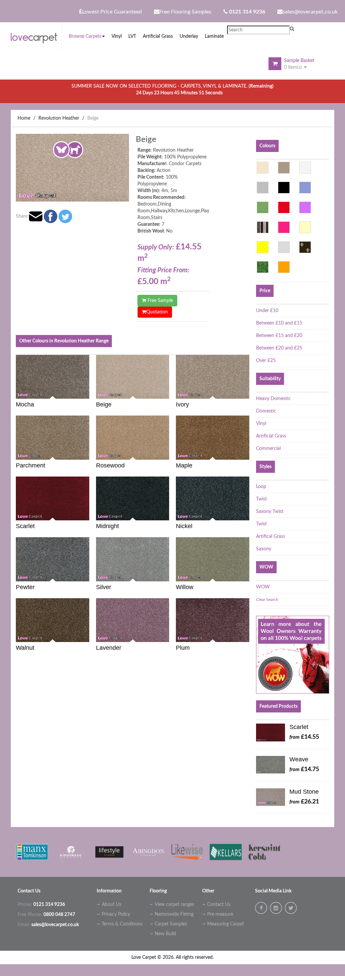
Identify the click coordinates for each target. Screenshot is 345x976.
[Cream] (305, 227)
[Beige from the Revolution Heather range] (166, 392)
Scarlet (25, 526)
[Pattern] (305, 247)
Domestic (266, 411)
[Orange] (284, 267)
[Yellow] (263, 247)
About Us (111, 904)
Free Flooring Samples (185, 11)
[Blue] (305, 187)
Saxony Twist (269, 511)
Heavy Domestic (273, 398)
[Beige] (263, 168)
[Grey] (263, 187)
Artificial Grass (271, 436)
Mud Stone (304, 791)
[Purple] (305, 207)
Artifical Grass (270, 536)
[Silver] (284, 247)
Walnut (25, 647)
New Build (165, 934)
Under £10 (267, 310)
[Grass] (263, 267)
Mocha (25, 404)
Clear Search (267, 600)
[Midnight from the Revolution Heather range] (166, 513)
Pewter (25, 587)
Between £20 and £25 (279, 348)
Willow (184, 587)
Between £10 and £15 (279, 323)
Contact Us (218, 904)
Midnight (107, 526)
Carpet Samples (171, 924)
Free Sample (159, 300)
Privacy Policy (116, 914)
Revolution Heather (58, 118)
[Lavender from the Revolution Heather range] (166, 635)
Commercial (268, 448)
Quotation (157, 312)
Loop (261, 486)
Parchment (30, 465)
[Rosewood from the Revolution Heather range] (166, 452)
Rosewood (110, 465)
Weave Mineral (299, 761)
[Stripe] (263, 227)
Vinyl (261, 423)
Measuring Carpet (225, 924)
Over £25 (266, 360)
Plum (183, 647)
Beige (92, 118)
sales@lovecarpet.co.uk (310, 11)
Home (24, 118)
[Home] (36, 36)
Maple (184, 465)
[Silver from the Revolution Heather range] (166, 574)
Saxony (263, 549)
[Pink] (284, 227)
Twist (261, 499)
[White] (305, 168)
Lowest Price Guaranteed (112, 11)
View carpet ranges (174, 904)
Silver (103, 587)
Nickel (184, 526)
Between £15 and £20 (279, 335)
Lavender (108, 647)
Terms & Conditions (122, 924)
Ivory (182, 404)
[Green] (263, 207)
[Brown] (284, 168)
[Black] (284, 187)
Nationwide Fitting (174, 914)
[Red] (284, 207)
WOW (263, 587)
